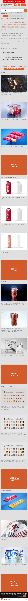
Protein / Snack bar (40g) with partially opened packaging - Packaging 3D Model (12, 147)
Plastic (16, 16)
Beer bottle (3, 26)
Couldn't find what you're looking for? (14, 66)
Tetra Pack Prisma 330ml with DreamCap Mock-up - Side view (13, 198)
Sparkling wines (23, 24)
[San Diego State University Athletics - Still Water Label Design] (14, 528)
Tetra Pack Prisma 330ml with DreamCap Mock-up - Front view (13, 225)
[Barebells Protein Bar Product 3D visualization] (14, 501)
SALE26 (14, 1)
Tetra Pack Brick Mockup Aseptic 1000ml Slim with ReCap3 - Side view (13, 252)
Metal (21, 16)
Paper (10, 16)
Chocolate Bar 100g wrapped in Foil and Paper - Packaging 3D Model (12, 93)
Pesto (15, 24)
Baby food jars (4, 24)
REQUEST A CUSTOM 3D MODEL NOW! (14, 68)
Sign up (23, 4)
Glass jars (16, 22)
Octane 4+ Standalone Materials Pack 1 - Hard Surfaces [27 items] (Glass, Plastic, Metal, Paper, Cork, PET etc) (13, 435)
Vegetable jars (10, 24)
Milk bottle (21, 26)
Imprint (2, 1)
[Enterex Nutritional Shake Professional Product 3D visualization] (14, 555)
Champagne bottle (15, 26)
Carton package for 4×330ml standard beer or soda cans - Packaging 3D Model (13, 120)
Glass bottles (11, 22)
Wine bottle (8, 26)
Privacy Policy (20, 596)
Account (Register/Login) (19, 5)
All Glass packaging (5, 22)
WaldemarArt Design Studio (6, 599)
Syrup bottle (17, 28)
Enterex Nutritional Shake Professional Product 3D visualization (13, 565)
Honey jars (23, 22)
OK (24, 596)
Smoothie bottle (23, 28)
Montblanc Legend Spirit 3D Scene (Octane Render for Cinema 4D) (13, 356)
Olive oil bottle (4, 28)
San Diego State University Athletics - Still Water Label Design (12, 538)
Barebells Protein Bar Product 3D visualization (12, 511)
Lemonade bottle (11, 28)
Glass (5, 16)
